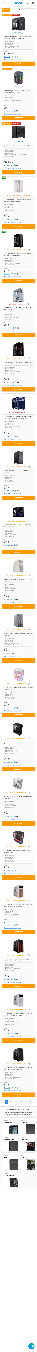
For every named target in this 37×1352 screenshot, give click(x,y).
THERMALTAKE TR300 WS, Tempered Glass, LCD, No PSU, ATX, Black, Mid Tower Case (18, 960)
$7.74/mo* (7, 870)
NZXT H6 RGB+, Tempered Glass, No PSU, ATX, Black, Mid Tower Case (18, 851)
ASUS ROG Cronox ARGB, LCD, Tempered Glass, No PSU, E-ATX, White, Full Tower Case (17, 308)
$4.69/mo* (7, 925)
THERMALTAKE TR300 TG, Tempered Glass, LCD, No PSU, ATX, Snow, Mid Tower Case (18, 1014)
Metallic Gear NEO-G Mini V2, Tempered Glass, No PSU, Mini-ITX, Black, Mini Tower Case (17, 37)
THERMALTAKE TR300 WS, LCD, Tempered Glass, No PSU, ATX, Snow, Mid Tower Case (18, 905)
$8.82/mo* (7, 219)
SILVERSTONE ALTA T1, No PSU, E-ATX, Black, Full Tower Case (17, 471)
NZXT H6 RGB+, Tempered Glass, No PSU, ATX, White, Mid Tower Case (18, 688)
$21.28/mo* (7, 382)
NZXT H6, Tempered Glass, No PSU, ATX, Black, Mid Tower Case (18, 743)
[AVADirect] (18, 3)
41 (26, 1101)
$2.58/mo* (7, 111)
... (24, 1101)
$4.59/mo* (7, 762)
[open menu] (4, 3)
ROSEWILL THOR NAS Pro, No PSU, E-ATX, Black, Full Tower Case (18, 634)
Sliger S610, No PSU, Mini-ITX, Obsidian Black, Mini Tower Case (17, 146)
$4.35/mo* (7, 1033)
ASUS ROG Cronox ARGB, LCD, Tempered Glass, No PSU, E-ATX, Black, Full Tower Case (17, 363)
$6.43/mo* (7, 436)
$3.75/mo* (7, 57)
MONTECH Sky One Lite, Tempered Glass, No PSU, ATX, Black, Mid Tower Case (17, 91)
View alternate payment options (12, 59)
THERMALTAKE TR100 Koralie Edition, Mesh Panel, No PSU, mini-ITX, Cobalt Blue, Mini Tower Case (18, 417)
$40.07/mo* (7, 491)
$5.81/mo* (7, 599)
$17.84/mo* (7, 328)
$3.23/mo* (7, 545)
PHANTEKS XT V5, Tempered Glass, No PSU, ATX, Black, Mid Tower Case (17, 526)
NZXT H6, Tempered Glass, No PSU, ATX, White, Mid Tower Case (18, 797)
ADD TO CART (18, 63)
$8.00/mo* (7, 708)
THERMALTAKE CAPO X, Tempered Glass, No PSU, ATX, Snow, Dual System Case (17, 200)
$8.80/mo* (7, 274)
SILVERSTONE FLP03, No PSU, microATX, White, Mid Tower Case (18, 580)
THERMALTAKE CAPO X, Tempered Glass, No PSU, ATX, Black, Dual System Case (17, 254)
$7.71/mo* (7, 165)
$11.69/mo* (7, 653)
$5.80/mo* (7, 1088)
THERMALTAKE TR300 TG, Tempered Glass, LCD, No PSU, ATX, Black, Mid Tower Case (18, 1068)
